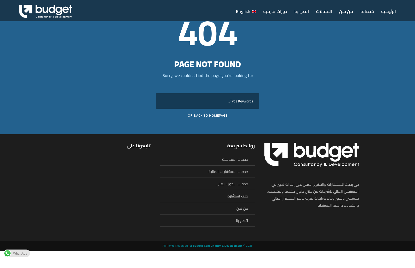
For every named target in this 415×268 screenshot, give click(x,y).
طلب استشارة (237, 196)
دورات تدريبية (275, 11)
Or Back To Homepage (207, 115)
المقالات (324, 11)
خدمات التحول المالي (232, 183)
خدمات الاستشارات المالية (228, 171)
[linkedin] (210, 11)
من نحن (346, 11)
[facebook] (201, 11)
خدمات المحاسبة (235, 159)
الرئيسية (388, 11)
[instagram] (220, 11)
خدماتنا (367, 11)
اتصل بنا (301, 11)
